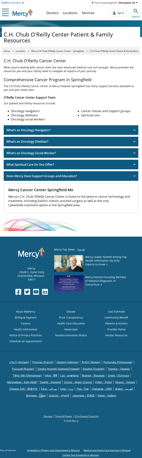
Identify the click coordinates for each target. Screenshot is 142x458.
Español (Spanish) (93, 368)
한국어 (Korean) (91, 362)
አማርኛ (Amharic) (19, 362)
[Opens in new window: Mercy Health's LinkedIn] (45, 292)
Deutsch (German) (68, 362)
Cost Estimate (116, 311)
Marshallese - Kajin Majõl (22, 382)
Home (7, 51)
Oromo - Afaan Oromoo (78, 382)
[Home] (23, 13)
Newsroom (71, 329)
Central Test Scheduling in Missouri (80, 455)
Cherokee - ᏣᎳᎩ (102, 388)
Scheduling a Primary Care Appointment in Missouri (53, 450)
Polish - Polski (103, 382)
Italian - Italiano (107, 395)
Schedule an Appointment (25, 341)
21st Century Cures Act (87, 416)
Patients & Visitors (116, 323)
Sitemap (48, 416)
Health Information (25, 329)
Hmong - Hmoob (125, 382)
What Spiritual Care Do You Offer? (30, 164)
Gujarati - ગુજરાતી (59, 395)
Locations (70, 13)
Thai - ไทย (82, 388)
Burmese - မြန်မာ (36, 395)
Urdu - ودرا (66, 388)
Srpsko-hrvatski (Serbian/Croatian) (59, 368)
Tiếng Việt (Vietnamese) (27, 375)
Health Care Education (71, 323)
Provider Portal (116, 329)
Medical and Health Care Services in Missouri (107, 450)
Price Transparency (71, 317)
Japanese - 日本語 (83, 395)
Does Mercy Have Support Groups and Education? (41, 176)
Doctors (52, 13)
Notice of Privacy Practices (25, 335)
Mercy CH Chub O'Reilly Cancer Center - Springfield (57, 51)
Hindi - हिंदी (51, 375)
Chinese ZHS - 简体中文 (23, 388)
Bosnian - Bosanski (93, 375)
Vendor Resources (116, 335)
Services (88, 13)
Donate (71, 311)
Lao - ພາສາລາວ (69, 375)
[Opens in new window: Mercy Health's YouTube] (36, 292)
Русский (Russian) (23, 368)
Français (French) (42, 362)
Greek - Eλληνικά (118, 375)
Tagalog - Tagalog (119, 368)
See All (81, 249)
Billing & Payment (26, 317)
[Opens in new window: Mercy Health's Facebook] (18, 292)
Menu (5, 15)
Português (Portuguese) (118, 362)
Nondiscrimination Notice (71, 335)
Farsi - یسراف (49, 388)
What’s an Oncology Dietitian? (27, 142)
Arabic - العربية (124, 388)
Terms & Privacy (63, 416)
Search (136, 16)
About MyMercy (25, 311)
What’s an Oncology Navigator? (28, 130)
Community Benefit (116, 317)
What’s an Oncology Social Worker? (31, 153)
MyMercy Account (11, 2)
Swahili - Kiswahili (50, 382)
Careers (26, 323)
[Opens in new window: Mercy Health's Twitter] (27, 292)
